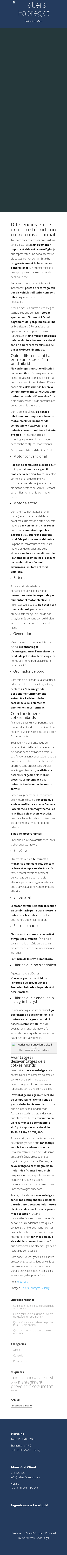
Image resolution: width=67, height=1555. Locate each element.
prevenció (21, 1386)
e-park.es (22, 1281)
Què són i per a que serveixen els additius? (32, 1332)
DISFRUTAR (38, 1378)
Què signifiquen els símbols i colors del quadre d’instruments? (33, 1315)
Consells (18, 1355)
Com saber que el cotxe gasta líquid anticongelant (33, 1307)
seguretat (42, 1386)
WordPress (28, 1538)
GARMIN (14, 1383)
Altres (16, 1350)
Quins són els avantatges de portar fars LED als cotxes (33, 1323)
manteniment (30, 1382)
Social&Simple (34, 1533)
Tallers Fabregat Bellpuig (34, 1288)
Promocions (20, 1361)
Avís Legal (43, 1538)
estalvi (48, 1377)
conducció (22, 1377)
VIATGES (14, 1390)
